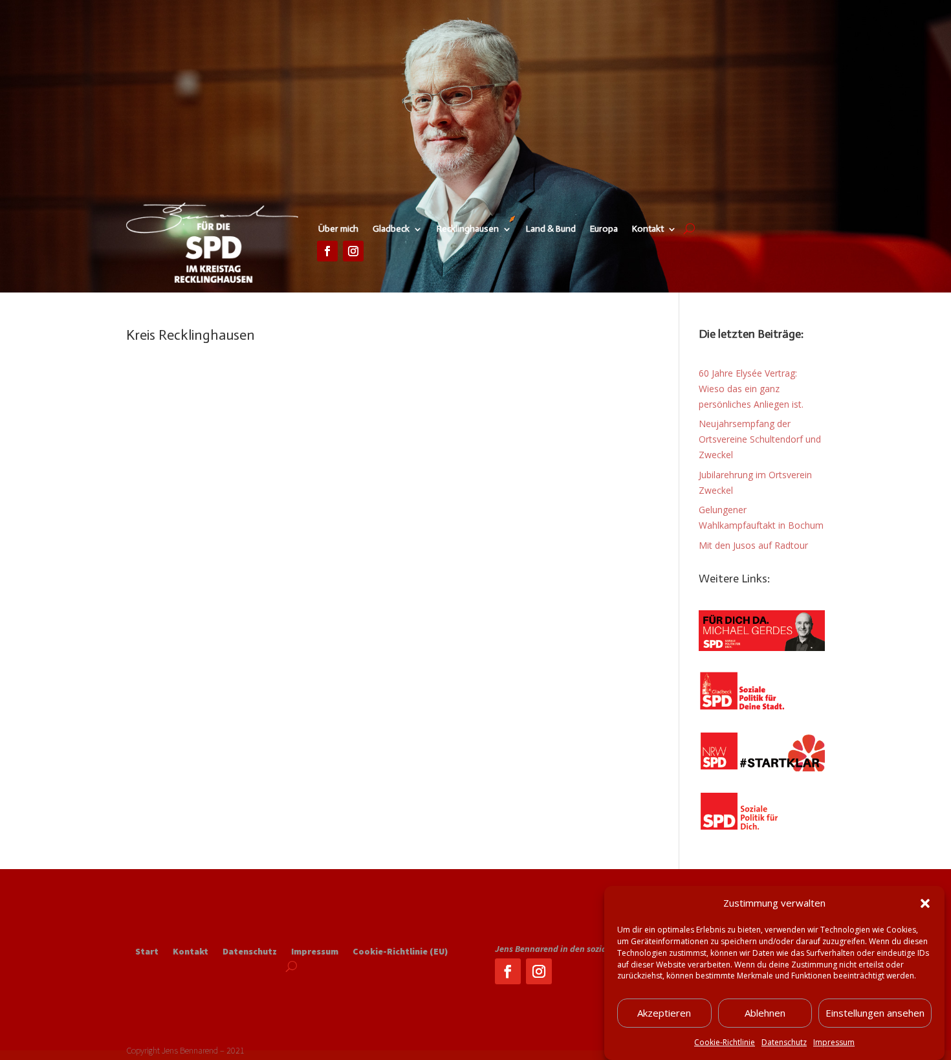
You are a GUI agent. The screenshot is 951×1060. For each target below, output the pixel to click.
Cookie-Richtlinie (724, 1042)
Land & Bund (551, 229)
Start (146, 952)
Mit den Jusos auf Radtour (753, 545)
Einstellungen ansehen (874, 1013)
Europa (604, 229)
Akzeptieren (664, 1013)
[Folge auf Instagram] (353, 251)
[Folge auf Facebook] (327, 251)
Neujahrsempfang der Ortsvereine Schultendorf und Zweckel (760, 439)
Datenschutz (784, 1042)
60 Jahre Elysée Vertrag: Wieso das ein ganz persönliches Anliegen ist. (751, 388)
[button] (925, 903)
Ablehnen (765, 1013)
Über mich (338, 229)
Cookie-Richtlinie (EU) (400, 952)
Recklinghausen (468, 229)
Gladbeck (391, 229)
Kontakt (648, 229)
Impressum (834, 1042)
